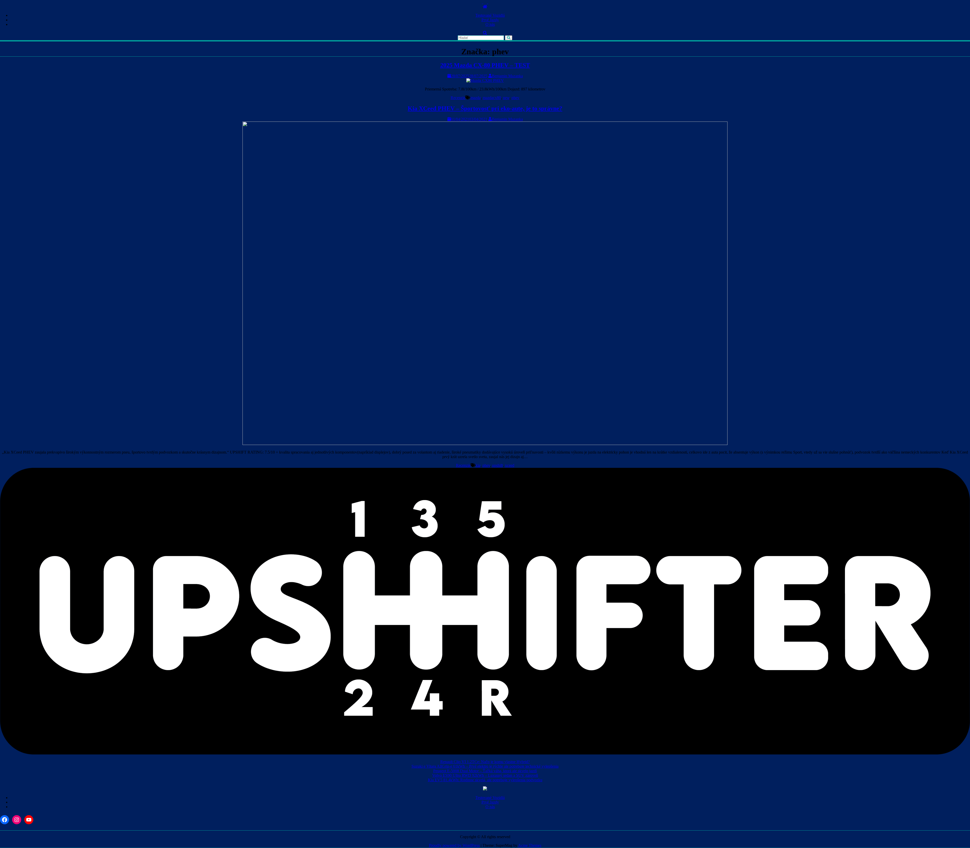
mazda (475, 98)
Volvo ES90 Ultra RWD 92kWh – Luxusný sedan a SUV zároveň (485, 775)
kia (478, 465)
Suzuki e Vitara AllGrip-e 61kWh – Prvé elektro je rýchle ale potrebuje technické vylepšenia (485, 766)
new (506, 98)
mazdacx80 (492, 98)
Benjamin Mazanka (507, 76)
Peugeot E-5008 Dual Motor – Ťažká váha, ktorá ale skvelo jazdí (485, 771)
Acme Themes (529, 845)
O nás (490, 24)
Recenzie (458, 98)
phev (515, 98)
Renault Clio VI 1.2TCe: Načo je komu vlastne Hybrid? (485, 762)
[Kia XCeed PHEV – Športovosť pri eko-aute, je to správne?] (485, 443)
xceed (509, 465)
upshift (497, 465)
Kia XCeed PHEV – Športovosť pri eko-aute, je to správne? (485, 108)
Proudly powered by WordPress (454, 845)
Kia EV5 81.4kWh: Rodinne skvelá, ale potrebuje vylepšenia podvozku (485, 780)
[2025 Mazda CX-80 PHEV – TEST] (485, 80)
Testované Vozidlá (490, 15)
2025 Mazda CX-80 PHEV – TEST (485, 65)
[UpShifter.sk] (485, 7)
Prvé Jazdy (490, 20)
